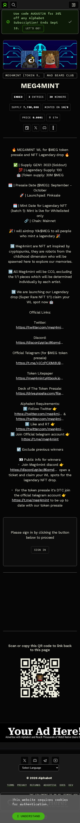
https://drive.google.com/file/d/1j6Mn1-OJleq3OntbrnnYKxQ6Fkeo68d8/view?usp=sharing (40, 393)
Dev (71, 785)
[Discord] (44, 127)
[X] (35, 127)
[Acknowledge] (70, 21)
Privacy (22, 785)
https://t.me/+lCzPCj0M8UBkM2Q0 (40, 363)
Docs (62, 785)
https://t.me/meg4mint (40, 439)
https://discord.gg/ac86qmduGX (40, 342)
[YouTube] (55, 760)
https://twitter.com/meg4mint (40, 419)
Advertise (50, 785)
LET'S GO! (33, 28)
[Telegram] (45, 760)
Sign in (40, 550)
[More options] (53, 127)
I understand (28, 816)
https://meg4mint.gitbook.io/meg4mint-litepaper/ (40, 378)
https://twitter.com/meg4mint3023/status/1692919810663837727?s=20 (40, 429)
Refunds (35, 785)
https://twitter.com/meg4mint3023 (40, 327)
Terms (10, 785)
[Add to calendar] (26, 127)
